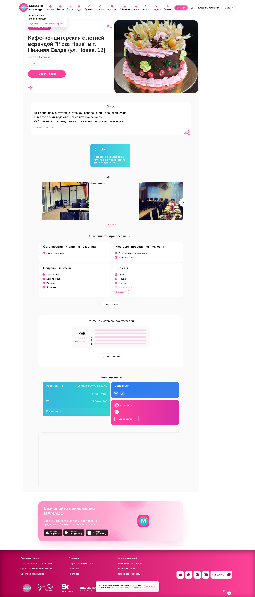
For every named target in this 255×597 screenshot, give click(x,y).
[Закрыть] (64, 15)
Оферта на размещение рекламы (36, 568)
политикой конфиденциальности (126, 587)
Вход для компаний (127, 558)
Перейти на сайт (47, 74)
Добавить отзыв (111, 356)
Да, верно (34, 23)
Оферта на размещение (32, 573)
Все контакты (125, 419)
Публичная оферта (29, 558)
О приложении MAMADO (81, 563)
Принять (150, 586)
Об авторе (74, 568)
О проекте (74, 558)
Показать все (111, 304)
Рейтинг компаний (126, 568)
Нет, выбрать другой (54, 23)
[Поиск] (192, 7)
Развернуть (122, 292)
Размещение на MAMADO (130, 563)
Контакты (74, 573)
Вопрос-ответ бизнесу (128, 573)
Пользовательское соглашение (36, 563)
